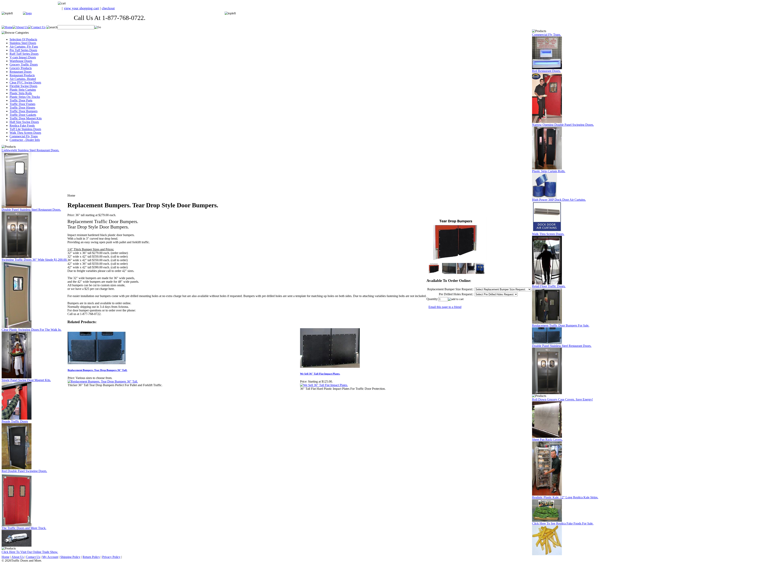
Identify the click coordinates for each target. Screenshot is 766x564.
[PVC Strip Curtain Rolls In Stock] (544, 197)
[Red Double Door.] (17, 525)
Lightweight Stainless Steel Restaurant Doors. (30, 150)
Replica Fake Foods (22, 125)
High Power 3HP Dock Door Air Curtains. (559, 199)
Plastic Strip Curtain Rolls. (548, 171)
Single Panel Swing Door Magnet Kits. (26, 380)
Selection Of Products (23, 39)
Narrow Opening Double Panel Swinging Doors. (563, 124)
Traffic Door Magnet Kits (26, 118)
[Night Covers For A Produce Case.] (547, 436)
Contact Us (33, 557)
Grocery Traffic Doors (24, 64)
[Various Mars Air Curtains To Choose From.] (547, 231)
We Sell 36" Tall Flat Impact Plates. (320, 373)
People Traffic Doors (15, 421)
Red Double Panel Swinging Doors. (24, 471)
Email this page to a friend (444, 307)
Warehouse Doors (21, 61)
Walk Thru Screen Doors (25, 132)
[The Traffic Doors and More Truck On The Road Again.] (17, 545)
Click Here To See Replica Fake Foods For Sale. (562, 523)
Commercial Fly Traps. (546, 34)
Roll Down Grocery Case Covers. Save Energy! (562, 399)
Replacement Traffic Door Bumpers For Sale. (560, 325)
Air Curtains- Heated (23, 79)
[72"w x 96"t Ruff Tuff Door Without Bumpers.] (547, 322)
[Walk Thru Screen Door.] (547, 283)
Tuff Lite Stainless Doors (25, 129)
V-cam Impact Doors (23, 57)
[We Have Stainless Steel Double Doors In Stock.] (17, 257)
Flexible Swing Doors (23, 86)
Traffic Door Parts (21, 100)
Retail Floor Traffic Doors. (549, 286)
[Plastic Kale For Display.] (547, 520)
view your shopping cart (81, 8)
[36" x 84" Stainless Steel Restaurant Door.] (17, 207)
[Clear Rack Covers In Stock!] (547, 494)
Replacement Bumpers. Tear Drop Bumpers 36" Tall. (97, 370)
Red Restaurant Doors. (546, 71)
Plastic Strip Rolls (21, 93)
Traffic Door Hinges (22, 107)
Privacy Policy (111, 557)
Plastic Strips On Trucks (25, 96)
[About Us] (20, 27)
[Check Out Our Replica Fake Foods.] (547, 554)
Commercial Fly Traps (24, 136)
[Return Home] (27, 13)
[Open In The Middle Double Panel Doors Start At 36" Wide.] (547, 168)
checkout (108, 8)
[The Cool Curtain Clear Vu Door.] (17, 377)
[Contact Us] (36, 27)
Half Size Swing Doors (24, 122)
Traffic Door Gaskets (23, 114)
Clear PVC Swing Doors (25, 82)
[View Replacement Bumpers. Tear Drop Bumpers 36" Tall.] (103, 381)
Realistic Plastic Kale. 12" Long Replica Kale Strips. (565, 497)
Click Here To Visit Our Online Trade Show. (30, 552)
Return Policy (91, 557)
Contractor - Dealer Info (25, 140)
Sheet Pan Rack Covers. (547, 439)
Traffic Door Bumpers (24, 111)
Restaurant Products (22, 75)
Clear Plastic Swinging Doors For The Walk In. (31, 329)
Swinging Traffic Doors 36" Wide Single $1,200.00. (34, 259)
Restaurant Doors (21, 71)
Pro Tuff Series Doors (23, 50)
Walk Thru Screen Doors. (548, 234)
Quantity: (432, 299)
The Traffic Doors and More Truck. (24, 528)
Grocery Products (21, 68)
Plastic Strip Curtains (23, 89)
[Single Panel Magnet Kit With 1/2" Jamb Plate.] (17, 418)
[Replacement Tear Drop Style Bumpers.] (547, 343)
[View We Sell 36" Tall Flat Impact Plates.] (324, 385)
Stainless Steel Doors (23, 43)
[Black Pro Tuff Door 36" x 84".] (17, 468)
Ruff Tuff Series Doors (24, 53)
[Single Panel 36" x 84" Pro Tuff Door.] (17, 327)
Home (5, 557)
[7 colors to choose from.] (547, 122)
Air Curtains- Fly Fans (24, 46)
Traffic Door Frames (22, 104)
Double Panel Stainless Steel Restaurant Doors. (31, 209)
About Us (17, 557)
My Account (50, 557)
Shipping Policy (70, 557)
